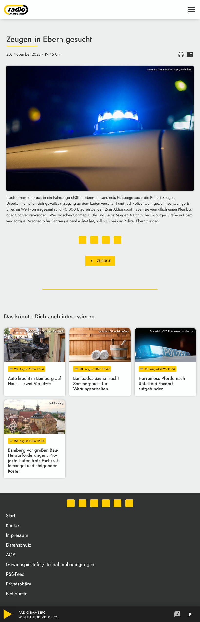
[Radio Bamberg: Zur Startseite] (94, 10)
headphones (181, 54)
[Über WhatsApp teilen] (106, 240)
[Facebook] (82, 503)
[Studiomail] (117, 503)
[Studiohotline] (129, 503)
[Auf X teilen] (94, 240)
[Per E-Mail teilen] (117, 240)
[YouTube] (106, 503)
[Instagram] (94, 503)
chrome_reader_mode (189, 54)
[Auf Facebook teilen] (82, 240)
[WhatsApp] (71, 503)
